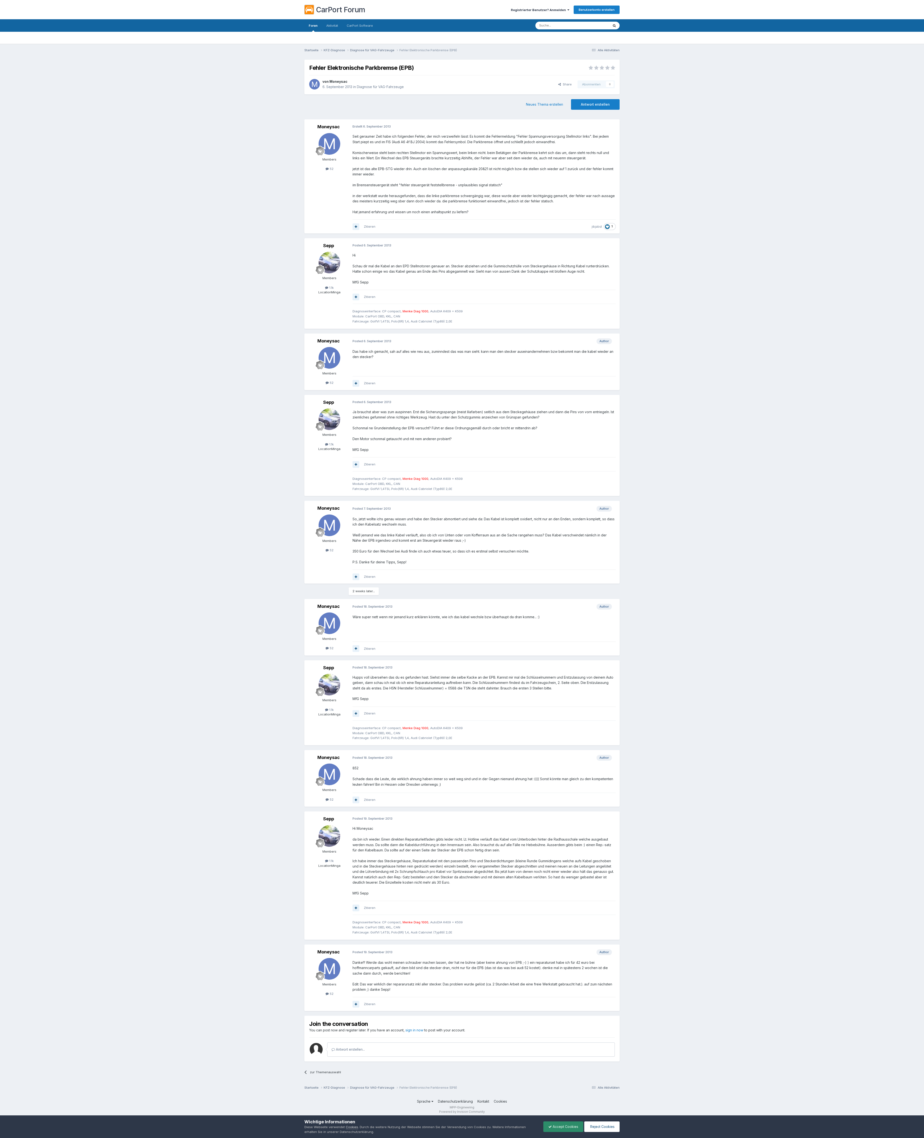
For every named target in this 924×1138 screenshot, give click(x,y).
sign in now (414, 1030)
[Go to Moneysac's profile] (314, 84)
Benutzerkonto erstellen (597, 10)
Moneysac (338, 81)
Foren (313, 25)
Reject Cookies (602, 1127)
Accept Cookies (565, 1127)
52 (331, 169)
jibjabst (597, 226)
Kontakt (483, 1101)
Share (566, 84)
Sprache (424, 1101)
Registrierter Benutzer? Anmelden (539, 10)
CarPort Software (360, 25)
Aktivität (332, 25)
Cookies (500, 1101)
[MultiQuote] (356, 226)
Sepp (328, 245)
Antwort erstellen (595, 104)
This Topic (595, 25)
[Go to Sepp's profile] (329, 262)
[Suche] (614, 25)
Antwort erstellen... (350, 1049)
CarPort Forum (340, 9)
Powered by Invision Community (462, 1111)
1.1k (331, 287)
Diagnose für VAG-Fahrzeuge (380, 87)
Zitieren (369, 226)
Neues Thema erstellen (544, 104)
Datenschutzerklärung (455, 1101)
